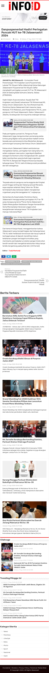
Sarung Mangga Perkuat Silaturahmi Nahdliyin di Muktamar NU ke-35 (20, 481)
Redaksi (15, 668)
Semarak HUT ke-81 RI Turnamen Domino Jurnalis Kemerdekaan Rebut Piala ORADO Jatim (30, 565)
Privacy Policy (24, 668)
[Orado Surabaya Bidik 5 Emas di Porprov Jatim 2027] (7, 547)
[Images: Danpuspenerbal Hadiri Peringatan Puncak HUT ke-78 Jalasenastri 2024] (24, 58)
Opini (6, 656)
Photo (6, 645)
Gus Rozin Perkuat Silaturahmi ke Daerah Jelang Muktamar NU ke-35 (22, 521)
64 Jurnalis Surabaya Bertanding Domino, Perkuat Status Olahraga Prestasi (22, 440)
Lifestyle (7, 638)
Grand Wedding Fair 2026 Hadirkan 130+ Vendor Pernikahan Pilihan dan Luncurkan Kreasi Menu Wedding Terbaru (22, 401)
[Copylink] (19, 256)
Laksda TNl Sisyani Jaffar (32, 261)
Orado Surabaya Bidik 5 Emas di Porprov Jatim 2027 (21, 359)
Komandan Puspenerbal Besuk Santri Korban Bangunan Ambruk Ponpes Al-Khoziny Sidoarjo (29, 175)
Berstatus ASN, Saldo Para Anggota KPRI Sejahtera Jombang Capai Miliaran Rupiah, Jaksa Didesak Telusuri (23, 318)
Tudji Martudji (14, 251)
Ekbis (6, 642)
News (16, 39)
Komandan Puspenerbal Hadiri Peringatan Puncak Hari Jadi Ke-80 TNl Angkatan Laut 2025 (29, 221)
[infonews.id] (24, 6)
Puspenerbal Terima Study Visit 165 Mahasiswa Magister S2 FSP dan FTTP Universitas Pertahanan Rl (29, 125)
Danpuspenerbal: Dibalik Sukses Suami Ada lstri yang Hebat (33, 281)
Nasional (7, 652)
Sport (6, 649)
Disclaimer (6, 668)
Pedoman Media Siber (38, 668)
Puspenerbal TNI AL (12, 261)
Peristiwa (7, 635)
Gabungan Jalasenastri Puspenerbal (15, 264)
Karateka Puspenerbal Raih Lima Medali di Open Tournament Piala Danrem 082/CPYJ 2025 (16, 273)
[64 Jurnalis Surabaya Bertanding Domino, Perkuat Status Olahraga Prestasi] (7, 557)
